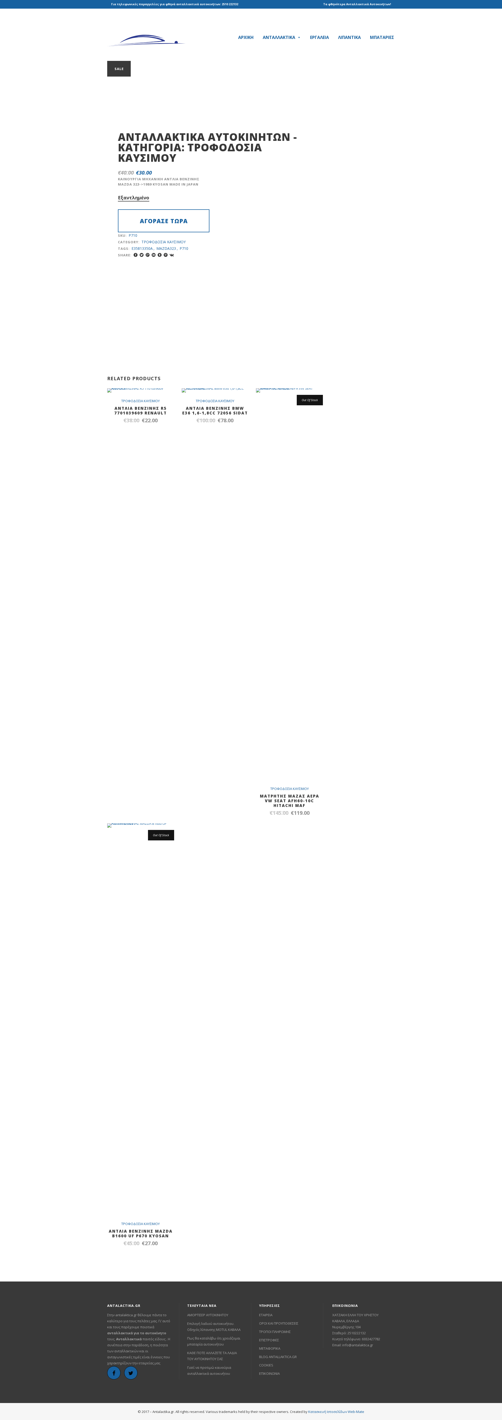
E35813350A (142, 248)
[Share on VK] (172, 255)
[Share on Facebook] (136, 255)
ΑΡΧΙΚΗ (246, 37)
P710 (184, 248)
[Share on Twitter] (142, 255)
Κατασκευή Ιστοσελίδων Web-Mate (336, 1411)
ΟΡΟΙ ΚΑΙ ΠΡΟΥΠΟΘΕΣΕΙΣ (278, 1323)
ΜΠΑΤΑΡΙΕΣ (382, 37)
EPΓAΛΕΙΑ (319, 37)
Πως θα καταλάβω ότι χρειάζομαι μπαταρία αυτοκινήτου (213, 1341)
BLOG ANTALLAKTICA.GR (278, 1356)
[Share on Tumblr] (160, 255)
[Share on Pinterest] (166, 255)
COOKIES (266, 1365)
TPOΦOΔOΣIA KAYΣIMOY (190, 152)
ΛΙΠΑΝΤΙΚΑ (349, 37)
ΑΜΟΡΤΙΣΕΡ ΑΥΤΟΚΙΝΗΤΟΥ (207, 1315)
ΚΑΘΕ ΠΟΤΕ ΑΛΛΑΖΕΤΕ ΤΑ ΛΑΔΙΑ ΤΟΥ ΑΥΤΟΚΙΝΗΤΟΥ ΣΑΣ (212, 1355)
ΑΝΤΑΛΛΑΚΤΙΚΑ (279, 37)
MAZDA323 (166, 248)
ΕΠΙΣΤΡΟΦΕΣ (269, 1340)
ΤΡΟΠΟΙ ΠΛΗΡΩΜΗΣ (275, 1331)
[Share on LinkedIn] (154, 255)
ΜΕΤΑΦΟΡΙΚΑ (269, 1348)
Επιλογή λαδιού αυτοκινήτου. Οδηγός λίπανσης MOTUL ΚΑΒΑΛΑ (214, 1326)
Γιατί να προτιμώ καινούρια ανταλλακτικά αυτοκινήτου (209, 1370)
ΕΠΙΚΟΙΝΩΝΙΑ (269, 1373)
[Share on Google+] (148, 255)
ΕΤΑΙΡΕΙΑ (265, 1315)
